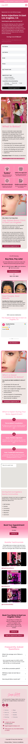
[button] (26, 5)
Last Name (5, 52)
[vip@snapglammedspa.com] (3, 725)
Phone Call (14, 83)
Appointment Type (7, 75)
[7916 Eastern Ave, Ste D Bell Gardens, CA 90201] (3, 728)
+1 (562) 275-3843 (10, 722)
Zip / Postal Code (6, 69)
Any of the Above (8, 84)
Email (3, 58)
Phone (3, 63)
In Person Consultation (9, 79)
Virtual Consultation (8, 77)
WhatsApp (6, 83)
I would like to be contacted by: (10, 81)
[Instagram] (7, 705)
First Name (5, 46)
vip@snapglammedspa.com (12, 726)
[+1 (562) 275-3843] (3, 722)
